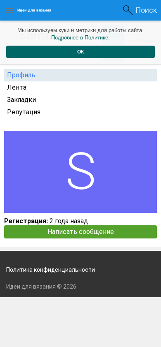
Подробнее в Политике (79, 38)
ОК (80, 52)
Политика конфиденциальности (50, 269)
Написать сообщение (80, 232)
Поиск (146, 10)
